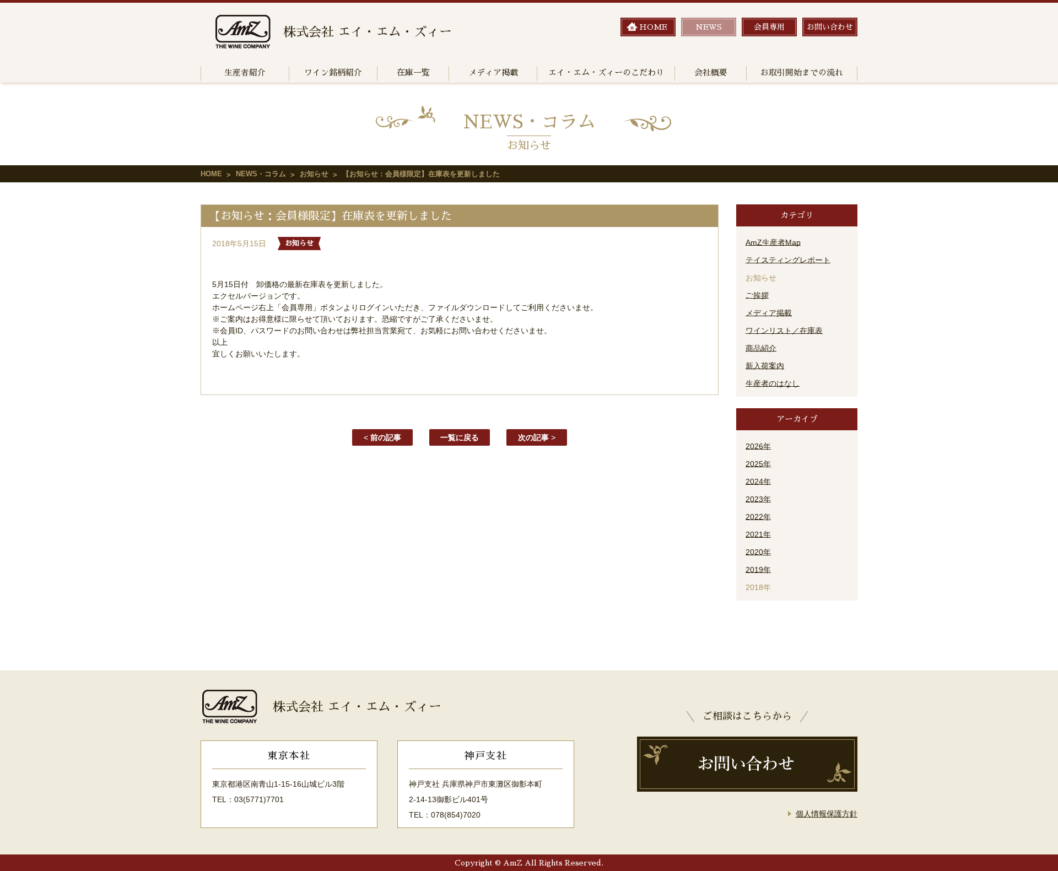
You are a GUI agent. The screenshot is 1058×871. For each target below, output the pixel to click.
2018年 (758, 587)
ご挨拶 (757, 295)
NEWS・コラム (261, 174)
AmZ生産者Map (773, 242)
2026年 (758, 446)
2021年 (758, 534)
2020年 (758, 552)
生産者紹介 (245, 72)
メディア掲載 (493, 72)
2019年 (758, 569)
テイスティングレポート (788, 260)
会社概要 (710, 72)
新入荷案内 (765, 365)
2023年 (758, 499)
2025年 (758, 463)
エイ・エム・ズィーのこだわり (606, 72)
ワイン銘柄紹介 (333, 72)
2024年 (758, 481)
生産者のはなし (773, 383)
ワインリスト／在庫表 (784, 330)
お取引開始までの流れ (801, 72)
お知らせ (314, 174)
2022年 (758, 516)
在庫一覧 (413, 72)
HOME (211, 174)
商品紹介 (761, 348)
